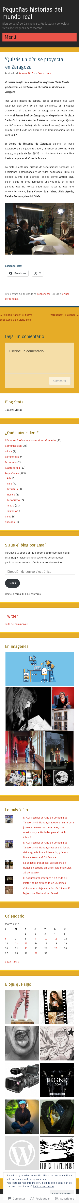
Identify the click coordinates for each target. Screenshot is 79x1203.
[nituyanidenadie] (22, 1044)
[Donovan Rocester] (57, 1044)
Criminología (12, 456)
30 (36, 953)
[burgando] (57, 1081)
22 (26, 948)
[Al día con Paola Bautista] (22, 1081)
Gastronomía (12, 467)
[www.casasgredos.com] (22, 1154)
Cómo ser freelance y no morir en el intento (30, 440)
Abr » (16, 961)
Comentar (59, 380)
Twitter (11, 616)
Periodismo (13, 500)
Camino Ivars (44, 73)
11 (55, 938)
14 (16, 943)
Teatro (10, 505)
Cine (9, 483)
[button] (39, 669)
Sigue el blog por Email (25, 545)
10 (45, 938)
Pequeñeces (43, 294)
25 (55, 948)
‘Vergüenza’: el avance (64, 314)
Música (11, 494)
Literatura (12, 489)
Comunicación (13, 445)
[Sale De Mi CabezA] (57, 1117)
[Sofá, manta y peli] (57, 1008)
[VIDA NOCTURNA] (22, 1117)
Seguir (12, 583)
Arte (9, 478)
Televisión (12, 511)
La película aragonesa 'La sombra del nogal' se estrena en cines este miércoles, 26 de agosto (47, 867)
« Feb (8, 961)
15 (26, 943)
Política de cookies (43, 1186)
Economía (11, 462)
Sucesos (10, 522)
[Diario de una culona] (22, 1008)
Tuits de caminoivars (17, 624)
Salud (8, 516)
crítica (8, 451)
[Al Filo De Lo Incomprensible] (57, 1154)
